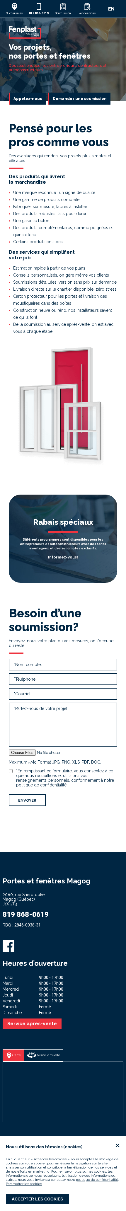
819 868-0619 (26, 914)
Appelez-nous (27, 98)
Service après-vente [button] (32, 1023)
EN (111, 9)
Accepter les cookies (37, 1199)
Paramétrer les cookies (24, 1184)
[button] (15, 9)
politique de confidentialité (97, 1180)
